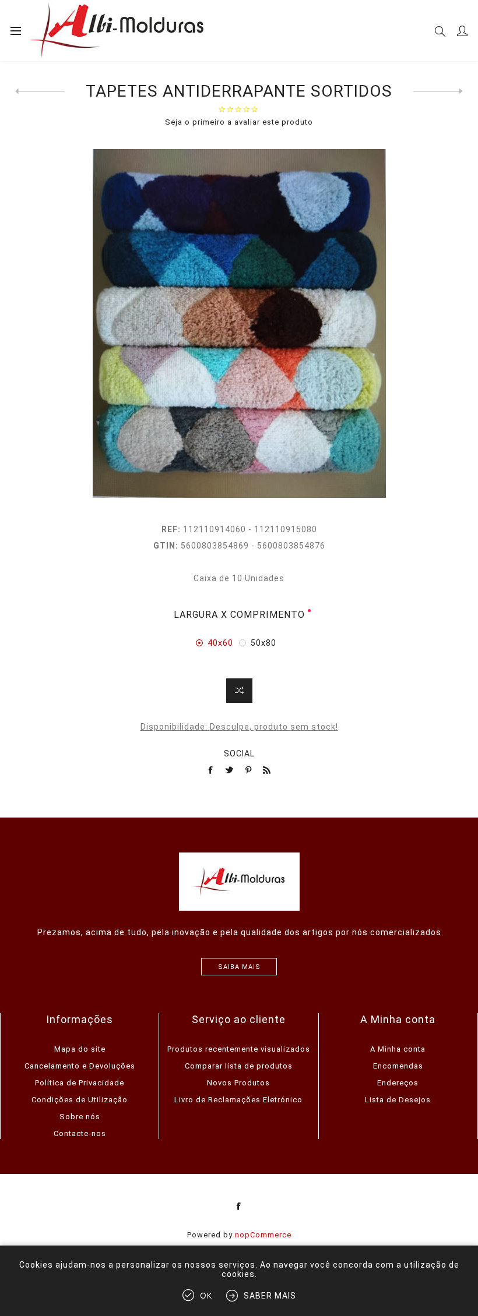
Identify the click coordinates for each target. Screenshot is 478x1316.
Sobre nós (79, 1116)
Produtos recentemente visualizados (238, 1049)
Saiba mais (239, 967)
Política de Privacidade (79, 1082)
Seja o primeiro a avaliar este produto (239, 122)
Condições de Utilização (79, 1099)
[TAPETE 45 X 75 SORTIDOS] (438, 91)
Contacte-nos (80, 1133)
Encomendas (398, 1066)
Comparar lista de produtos (239, 1066)
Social (239, 753)
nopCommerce (263, 1234)
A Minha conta (398, 1049)
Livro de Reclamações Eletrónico (238, 1099)
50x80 (263, 643)
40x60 (220, 643)
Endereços (398, 1082)
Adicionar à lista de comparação (239, 690)
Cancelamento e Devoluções (79, 1066)
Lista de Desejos (398, 1099)
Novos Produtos (238, 1082)
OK (206, 1295)
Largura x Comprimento (239, 614)
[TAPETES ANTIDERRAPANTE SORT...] (40, 91)
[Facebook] (239, 1206)
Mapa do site (80, 1049)
